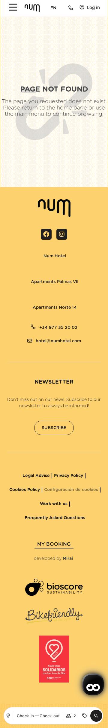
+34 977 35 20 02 (58, 328)
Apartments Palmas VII (54, 282)
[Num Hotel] (37, 251)
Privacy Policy (68, 476)
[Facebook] (46, 234)
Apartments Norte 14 (55, 308)
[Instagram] (61, 234)
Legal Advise (36, 476)
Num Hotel (55, 256)
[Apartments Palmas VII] (24, 277)
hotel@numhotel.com (58, 341)
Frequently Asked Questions (55, 518)
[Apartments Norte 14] (26, 303)
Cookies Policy (24, 490)
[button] (96, 716)
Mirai (68, 559)
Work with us (54, 504)
